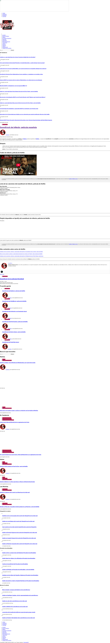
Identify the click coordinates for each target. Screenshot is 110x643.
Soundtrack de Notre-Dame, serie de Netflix (14, 332)
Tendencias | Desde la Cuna (8, 420)
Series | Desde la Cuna (7, 360)
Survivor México (5, 36)
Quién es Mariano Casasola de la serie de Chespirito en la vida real (19, 543)
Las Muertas (5, 489)
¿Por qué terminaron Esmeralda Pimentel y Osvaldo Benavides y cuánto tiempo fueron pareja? (22, 62)
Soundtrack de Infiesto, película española (18, 127)
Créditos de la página (6, 48)
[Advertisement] (34, 205)
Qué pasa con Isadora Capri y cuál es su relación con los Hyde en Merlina (19, 410)
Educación (4, 40)
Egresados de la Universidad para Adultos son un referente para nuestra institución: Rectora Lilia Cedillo (25, 114)
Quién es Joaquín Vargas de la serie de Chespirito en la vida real (19, 538)
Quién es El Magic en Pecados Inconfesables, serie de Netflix (18, 569)
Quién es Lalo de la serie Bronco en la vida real (14, 601)
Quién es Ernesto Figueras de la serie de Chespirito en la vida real (19, 532)
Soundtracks (5, 124)
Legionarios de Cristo (6, 417)
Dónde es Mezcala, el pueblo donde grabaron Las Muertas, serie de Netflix (19, 506)
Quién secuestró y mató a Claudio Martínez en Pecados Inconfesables (20, 580)
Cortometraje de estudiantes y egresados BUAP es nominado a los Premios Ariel (19, 108)
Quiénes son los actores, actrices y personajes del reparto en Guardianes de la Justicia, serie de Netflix (21, 251)
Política (3, 46)
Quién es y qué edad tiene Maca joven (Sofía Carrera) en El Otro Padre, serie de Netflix (20, 102)
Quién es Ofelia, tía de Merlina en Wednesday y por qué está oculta (17, 362)
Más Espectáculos (6, 41)
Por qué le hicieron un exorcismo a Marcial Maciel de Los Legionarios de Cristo (20, 454)
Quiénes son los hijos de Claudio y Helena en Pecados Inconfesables (20, 575)
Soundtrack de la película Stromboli (12, 279)
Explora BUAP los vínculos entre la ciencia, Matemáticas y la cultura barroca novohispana (21, 80)
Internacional (5, 47)
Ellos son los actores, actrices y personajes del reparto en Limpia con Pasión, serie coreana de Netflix (21, 253)
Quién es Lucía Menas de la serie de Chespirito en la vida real (18, 521)
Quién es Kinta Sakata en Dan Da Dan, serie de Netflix (14, 466)
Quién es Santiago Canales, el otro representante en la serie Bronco (20, 595)
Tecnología (4, 42)
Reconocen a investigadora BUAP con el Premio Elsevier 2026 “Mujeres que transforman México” (22, 97)
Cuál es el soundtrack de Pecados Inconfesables (15, 564)
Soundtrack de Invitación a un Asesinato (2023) (14, 311)
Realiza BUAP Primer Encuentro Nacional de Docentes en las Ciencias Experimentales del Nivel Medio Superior (26, 120)
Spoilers (4, 35)
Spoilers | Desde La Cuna (73, 178)
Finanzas (4, 44)
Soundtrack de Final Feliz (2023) (10, 342)
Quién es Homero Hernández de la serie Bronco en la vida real (18, 617)
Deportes (4, 39)
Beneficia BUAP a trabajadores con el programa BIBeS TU (13, 85)
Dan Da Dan (4, 463)
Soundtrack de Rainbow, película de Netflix (13, 290)
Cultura (3, 43)
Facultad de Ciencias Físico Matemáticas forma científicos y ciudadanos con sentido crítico (21, 74)
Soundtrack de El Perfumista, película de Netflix (15, 321)
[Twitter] (2, 272)
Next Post (2, 274)
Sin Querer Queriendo (6, 38)
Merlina (3, 37)
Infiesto (25, 138)
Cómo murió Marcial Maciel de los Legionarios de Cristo (14, 422)
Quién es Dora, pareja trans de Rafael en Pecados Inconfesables (19, 552)
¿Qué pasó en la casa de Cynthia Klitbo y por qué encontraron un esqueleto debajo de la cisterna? (23, 68)
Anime (3, 461)
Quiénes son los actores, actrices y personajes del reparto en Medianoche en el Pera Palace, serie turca (21, 256)
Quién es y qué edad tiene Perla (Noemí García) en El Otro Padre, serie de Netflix (19, 91)
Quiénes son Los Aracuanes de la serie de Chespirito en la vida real (20, 515)
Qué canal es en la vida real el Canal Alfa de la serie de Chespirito (19, 527)
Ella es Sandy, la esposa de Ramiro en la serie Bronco (16, 589)
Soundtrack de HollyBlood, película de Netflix (14, 301)
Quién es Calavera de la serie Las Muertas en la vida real (15, 492)
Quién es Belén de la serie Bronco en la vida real (15, 606)
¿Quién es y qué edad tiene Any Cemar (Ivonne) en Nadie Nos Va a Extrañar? (17, 57)
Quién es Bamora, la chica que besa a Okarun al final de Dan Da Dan (17, 481)
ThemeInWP (26, 642)
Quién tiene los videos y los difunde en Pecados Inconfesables (18, 558)
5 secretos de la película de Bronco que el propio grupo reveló (18, 612)
